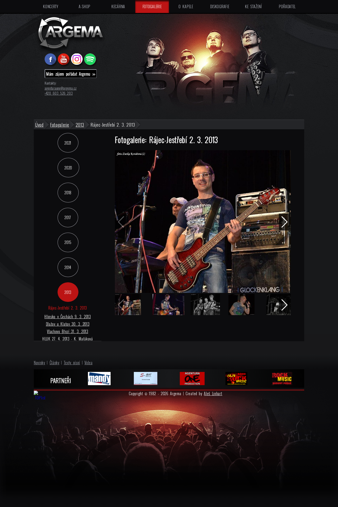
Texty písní (72, 362)
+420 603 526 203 (59, 93)
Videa (88, 362)
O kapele (186, 6)
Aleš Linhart (213, 393)
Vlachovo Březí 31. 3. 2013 (67, 331)
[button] (284, 222)
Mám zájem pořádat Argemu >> (70, 74)
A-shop (84, 6)
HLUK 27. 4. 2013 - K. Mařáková (67, 339)
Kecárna (118, 6)
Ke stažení (253, 6)
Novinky (39, 362)
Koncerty (50, 6)
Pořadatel (287, 6)
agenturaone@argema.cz (61, 88)
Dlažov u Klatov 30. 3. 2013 (68, 324)
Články (54, 362)
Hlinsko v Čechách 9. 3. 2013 (67, 316)
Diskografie (219, 6)
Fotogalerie (152, 6)
